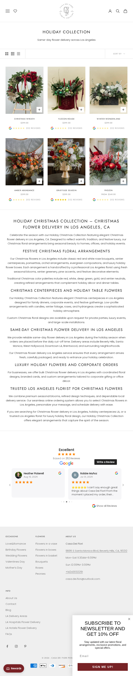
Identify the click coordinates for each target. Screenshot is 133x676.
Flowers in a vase (46, 543)
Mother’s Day (14, 567)
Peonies (41, 573)
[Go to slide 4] (69, 501)
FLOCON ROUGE (66, 118)
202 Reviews (33, 128)
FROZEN (108, 190)
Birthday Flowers (16, 549)
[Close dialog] (129, 619)
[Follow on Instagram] (16, 646)
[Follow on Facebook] (7, 646)
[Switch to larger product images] (6, 53)
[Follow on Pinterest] (25, 646)
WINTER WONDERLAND (108, 118)
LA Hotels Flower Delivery (21, 628)
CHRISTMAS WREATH (24, 118)
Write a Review (105, 462)
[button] (15, 10)
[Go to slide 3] (66, 501)
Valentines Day (15, 561)
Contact (11, 604)
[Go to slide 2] (63, 501)
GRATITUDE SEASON (66, 190)
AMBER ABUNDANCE (24, 190)
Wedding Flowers (16, 555)
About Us (11, 598)
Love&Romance (16, 543)
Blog (8, 610)
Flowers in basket (46, 555)
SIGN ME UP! (102, 666)
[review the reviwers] (59, 473)
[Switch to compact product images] (18, 53)
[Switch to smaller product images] (12, 53)
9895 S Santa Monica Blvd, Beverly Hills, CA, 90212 (96, 551)
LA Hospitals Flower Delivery (23, 622)
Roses (39, 567)
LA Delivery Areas (16, 616)
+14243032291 (74, 572)
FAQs (9, 634)
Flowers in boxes (46, 549)
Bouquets (42, 561)
